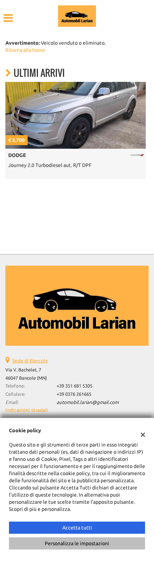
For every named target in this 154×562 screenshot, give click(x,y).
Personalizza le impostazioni (77, 543)
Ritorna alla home (25, 50)
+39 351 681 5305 (74, 386)
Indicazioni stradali (26, 410)
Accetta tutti (77, 528)
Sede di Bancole (30, 361)
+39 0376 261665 (74, 394)
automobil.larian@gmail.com (88, 402)
